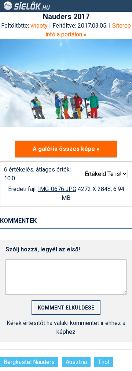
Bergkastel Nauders (29, 361)
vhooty (39, 25)
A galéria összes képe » (66, 148)
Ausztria (76, 361)
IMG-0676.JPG (57, 189)
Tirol (103, 361)
